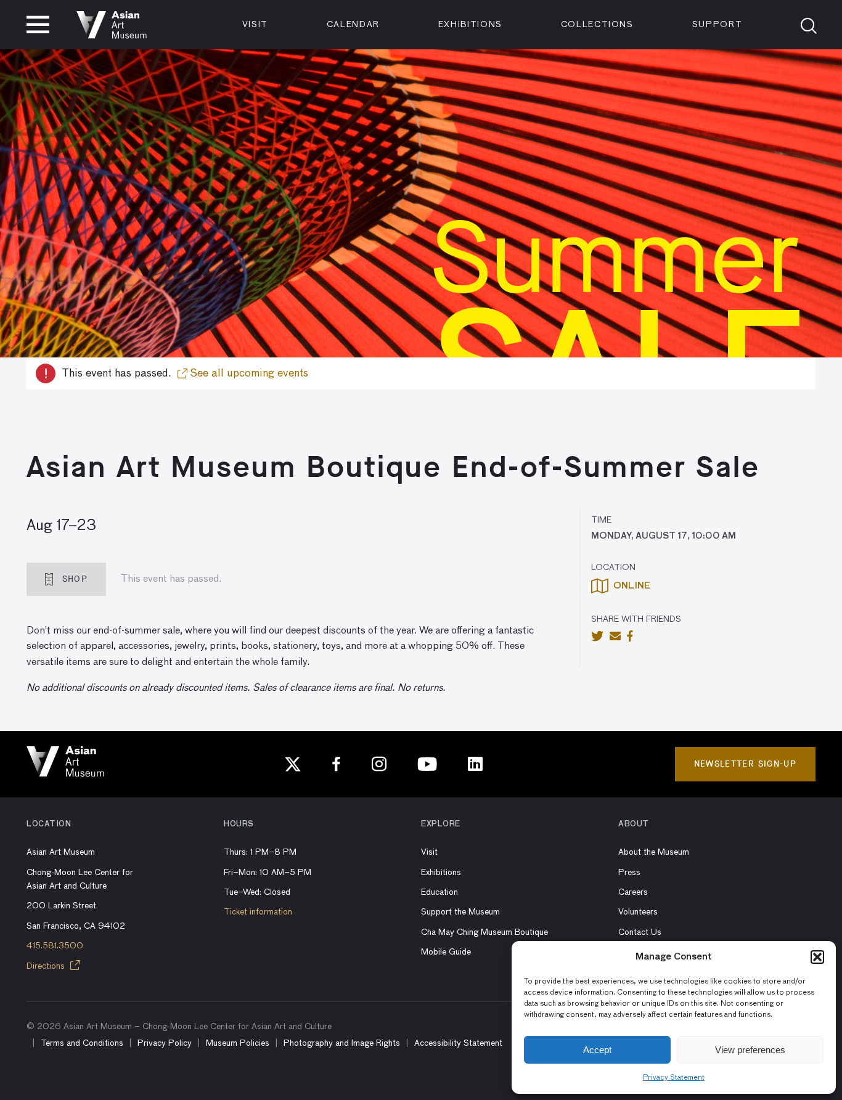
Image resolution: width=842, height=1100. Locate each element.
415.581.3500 (55, 946)
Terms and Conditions (82, 1043)
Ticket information (258, 912)
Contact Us (639, 932)
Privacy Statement (674, 1078)
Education (439, 892)
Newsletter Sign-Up (745, 764)
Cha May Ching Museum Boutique (484, 932)
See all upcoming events (247, 373)
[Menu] (38, 24)
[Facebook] (336, 764)
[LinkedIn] (475, 764)
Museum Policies (237, 1043)
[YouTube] (427, 764)
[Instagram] (379, 764)
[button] (817, 957)
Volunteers (638, 912)
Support (717, 24)
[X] (293, 764)
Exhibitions (470, 24)
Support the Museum (460, 912)
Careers (633, 892)
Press (629, 872)
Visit (255, 24)
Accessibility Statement (458, 1043)
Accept (597, 1050)
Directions (47, 966)
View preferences (750, 1050)
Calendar (353, 24)
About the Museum (653, 852)
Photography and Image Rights (342, 1043)
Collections (597, 24)
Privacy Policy (164, 1043)
